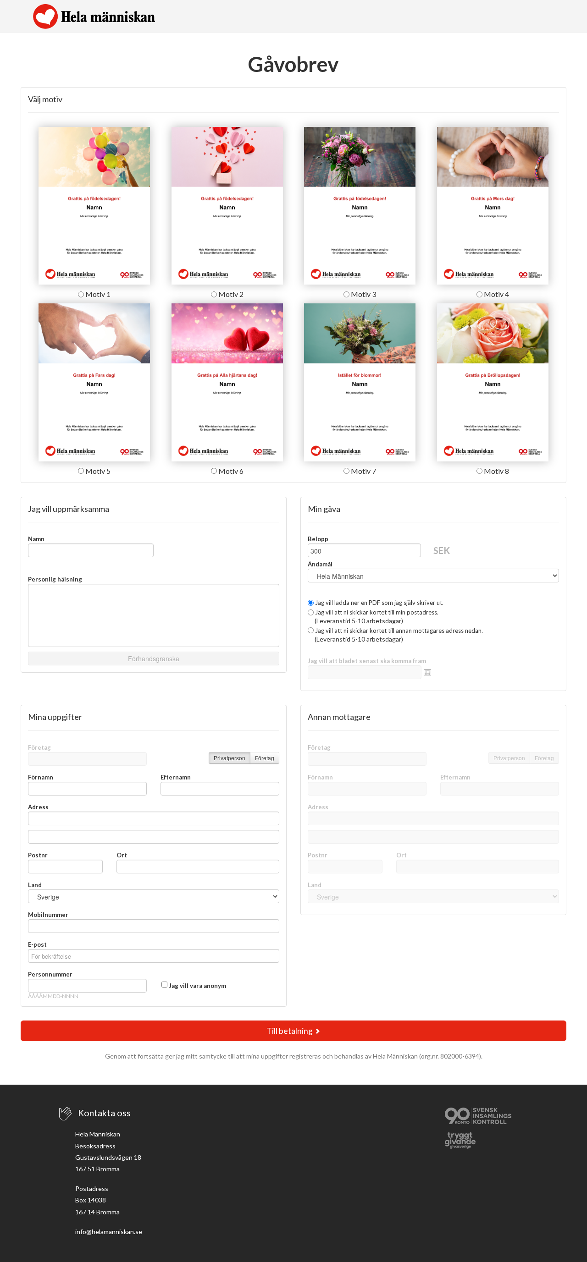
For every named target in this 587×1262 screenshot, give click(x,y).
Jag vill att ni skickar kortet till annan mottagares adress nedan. (398, 630)
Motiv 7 (362, 470)
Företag (39, 747)
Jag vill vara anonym (197, 985)
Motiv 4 (495, 294)
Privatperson (229, 758)
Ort (121, 855)
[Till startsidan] (94, 16)
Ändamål (320, 564)
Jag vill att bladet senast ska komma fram (367, 660)
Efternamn (176, 777)
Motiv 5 (97, 470)
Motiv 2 (230, 294)
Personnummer (50, 974)
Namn (36, 539)
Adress (38, 807)
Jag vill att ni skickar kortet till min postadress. (376, 612)
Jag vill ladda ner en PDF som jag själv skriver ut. (378, 602)
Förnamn (40, 777)
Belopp (318, 539)
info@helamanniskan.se (108, 1231)
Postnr (38, 855)
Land (35, 885)
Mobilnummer (48, 914)
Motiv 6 (230, 470)
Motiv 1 (97, 294)
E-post (37, 944)
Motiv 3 (362, 294)
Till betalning (290, 1031)
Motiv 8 (495, 470)
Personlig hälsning (55, 579)
